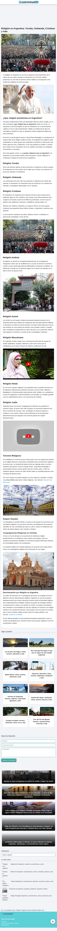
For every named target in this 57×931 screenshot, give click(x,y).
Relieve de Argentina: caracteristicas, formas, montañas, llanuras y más (32, 871)
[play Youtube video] (28, 364)
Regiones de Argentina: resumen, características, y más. (27, 864)
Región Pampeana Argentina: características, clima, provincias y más (31, 895)
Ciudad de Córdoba (15, 614)
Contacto (3, 921)
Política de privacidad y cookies (9, 923)
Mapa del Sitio (5, 925)
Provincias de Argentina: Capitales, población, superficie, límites (28, 889)
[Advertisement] (28, 15)
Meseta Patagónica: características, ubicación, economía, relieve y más (32, 881)
